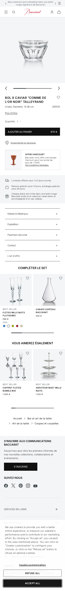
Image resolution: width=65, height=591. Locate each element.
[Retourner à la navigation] (6, 12)
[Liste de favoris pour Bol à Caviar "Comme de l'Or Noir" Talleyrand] (58, 100)
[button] (6, 3)
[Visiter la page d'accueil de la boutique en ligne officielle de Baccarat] (32, 11)
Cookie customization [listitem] (32, 565)
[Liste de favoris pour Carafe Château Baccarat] (60, 278)
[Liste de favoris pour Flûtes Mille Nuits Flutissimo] (27, 278)
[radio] (4, 326)
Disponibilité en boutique (23, 143)
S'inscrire (21, 466)
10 (52, 408)
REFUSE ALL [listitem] (32, 573)
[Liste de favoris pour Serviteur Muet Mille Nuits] (60, 353)
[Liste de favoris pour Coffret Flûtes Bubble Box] (27, 353)
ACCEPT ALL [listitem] (32, 583)
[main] (32, 221)
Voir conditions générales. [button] (37, 165)
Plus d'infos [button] (11, 113)
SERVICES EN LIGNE (15, 509)
